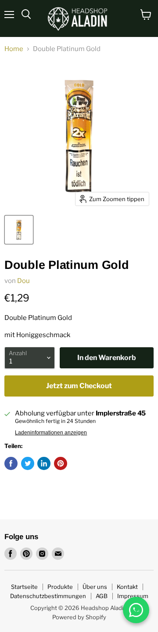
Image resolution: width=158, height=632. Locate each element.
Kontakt (127, 586)
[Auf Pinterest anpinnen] (60, 463)
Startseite (24, 586)
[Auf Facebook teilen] (11, 463)
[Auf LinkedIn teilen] (43, 463)
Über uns (95, 586)
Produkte (60, 586)
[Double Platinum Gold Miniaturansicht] (19, 230)
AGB (102, 595)
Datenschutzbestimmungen (48, 595)
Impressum (132, 595)
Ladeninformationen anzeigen (51, 433)
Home (13, 49)
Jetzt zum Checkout (79, 386)
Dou (23, 281)
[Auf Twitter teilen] (27, 463)
